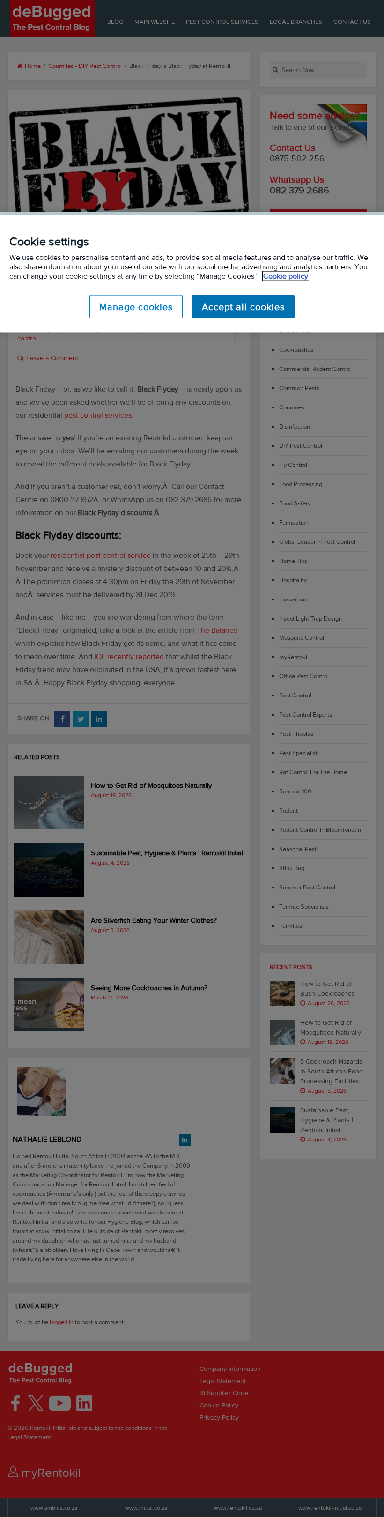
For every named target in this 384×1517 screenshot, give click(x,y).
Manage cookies (136, 306)
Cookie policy (285, 276)
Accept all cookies (243, 306)
